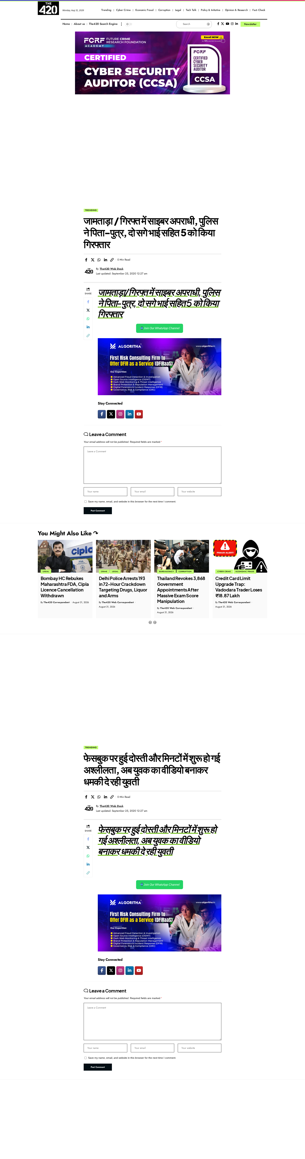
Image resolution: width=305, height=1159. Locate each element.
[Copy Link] (111, 260)
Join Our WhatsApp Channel (161, 328)
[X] (222, 23)
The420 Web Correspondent (60, 602)
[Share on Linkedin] (105, 260)
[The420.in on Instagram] (120, 414)
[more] (121, 24)
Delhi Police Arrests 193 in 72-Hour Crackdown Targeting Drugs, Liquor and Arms (65, 586)
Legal (57, 571)
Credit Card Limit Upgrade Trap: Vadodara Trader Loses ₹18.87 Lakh (180, 586)
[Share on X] (92, 260)
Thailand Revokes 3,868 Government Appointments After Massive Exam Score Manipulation (123, 589)
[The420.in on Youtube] (139, 414)
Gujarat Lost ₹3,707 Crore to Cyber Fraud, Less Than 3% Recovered (237, 586)
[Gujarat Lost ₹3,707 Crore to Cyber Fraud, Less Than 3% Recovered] (240, 556)
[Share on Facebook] (86, 260)
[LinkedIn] (236, 23)
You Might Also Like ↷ (68, 533)
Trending (91, 210)
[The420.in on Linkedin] (129, 414)
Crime (46, 571)
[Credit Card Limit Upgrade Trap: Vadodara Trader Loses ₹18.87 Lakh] (181, 556)
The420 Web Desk (112, 269)
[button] (150, 622)
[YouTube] (227, 23)
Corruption (126, 571)
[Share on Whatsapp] (99, 260)
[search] (264, 24)
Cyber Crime (166, 571)
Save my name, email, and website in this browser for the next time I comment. (132, 501)
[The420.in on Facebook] (102, 414)
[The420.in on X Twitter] (111, 414)
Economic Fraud (186, 571)
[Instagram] (232, 23)
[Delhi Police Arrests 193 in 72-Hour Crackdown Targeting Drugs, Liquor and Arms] (65, 556)
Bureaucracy (108, 571)
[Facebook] (218, 23)
